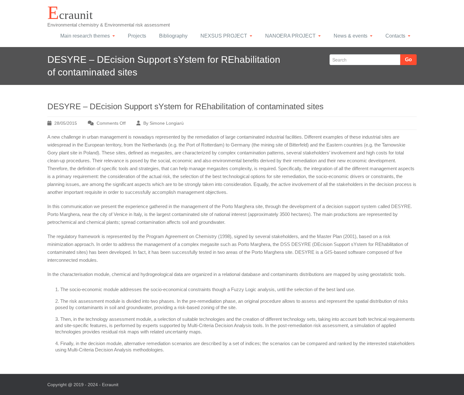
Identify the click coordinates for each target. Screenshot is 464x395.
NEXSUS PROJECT (223, 36)
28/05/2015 (65, 123)
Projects (137, 36)
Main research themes (85, 36)
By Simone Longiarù (163, 123)
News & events (350, 36)
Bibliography (173, 36)
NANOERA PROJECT (290, 36)
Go (408, 59)
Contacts (395, 36)
